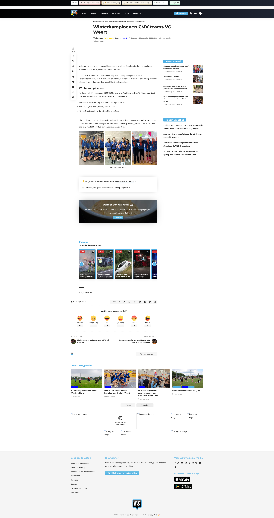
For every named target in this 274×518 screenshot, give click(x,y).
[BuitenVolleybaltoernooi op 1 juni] (187, 378)
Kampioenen (109, 38)
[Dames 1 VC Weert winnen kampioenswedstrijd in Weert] (120, 378)
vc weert (88, 293)
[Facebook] (175, 463)
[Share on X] (73, 61)
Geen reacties (166, 38)
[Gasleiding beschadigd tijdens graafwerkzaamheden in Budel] (198, 89)
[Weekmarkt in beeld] (198, 79)
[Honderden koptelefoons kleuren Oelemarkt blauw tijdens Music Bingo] (198, 100)
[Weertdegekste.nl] (74, 13)
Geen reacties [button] (147, 354)
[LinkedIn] (193, 463)
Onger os (118, 38)
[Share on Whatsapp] (73, 66)
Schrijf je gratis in (122, 187)
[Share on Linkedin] (73, 71)
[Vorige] (81, 264)
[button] (144, 13)
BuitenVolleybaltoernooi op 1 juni (186, 391)
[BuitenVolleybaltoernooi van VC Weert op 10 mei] (86, 378)
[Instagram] (189, 463)
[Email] (73, 86)
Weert (191, 387)
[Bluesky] (200, 463)
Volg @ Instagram (120, 423)
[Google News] (185, 463)
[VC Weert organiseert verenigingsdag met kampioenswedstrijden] (154, 378)
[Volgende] (154, 264)
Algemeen (99, 38)
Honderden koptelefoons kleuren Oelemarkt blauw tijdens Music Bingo (175, 99)
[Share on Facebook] (73, 56)
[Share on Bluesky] (73, 81)
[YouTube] (182, 463)
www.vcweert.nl (137, 120)
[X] (178, 463)
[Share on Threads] (73, 76)
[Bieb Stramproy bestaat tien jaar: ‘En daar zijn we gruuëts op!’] (198, 69)
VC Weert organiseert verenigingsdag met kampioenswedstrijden (148, 393)
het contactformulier (125, 181)
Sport (125, 38)
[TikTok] (175, 467)
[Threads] (196, 463)
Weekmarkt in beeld (171, 76)
